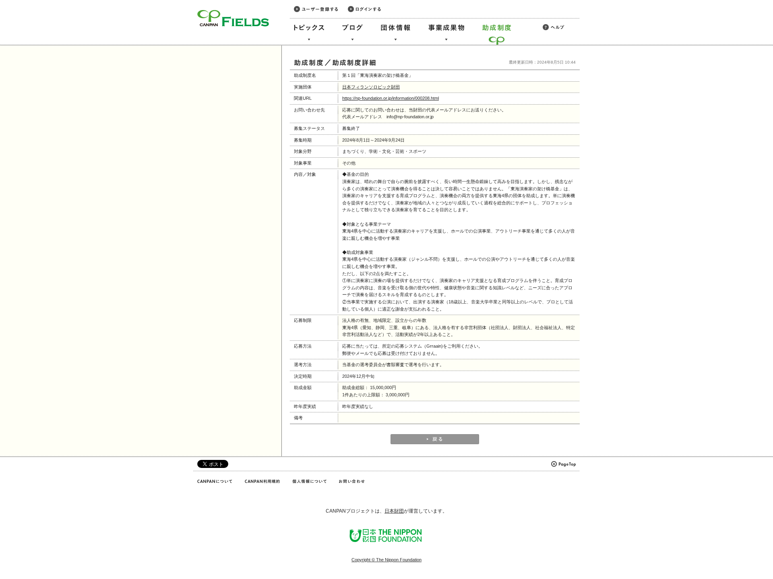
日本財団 (394, 511)
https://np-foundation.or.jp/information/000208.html (390, 98)
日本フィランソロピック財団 (371, 86)
